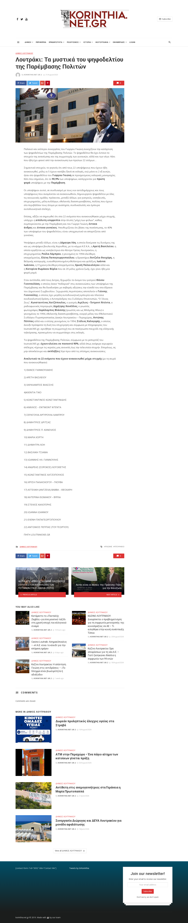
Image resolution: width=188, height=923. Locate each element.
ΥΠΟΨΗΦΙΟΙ (119, 546)
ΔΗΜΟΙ (28, 42)
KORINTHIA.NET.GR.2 (33, 75)
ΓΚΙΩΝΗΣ (108, 546)
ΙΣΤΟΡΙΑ (87, 42)
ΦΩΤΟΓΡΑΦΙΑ (101, 42)
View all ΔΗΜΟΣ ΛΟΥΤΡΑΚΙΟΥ (68, 850)
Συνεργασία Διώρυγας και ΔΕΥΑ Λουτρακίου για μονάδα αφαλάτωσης (88, 822)
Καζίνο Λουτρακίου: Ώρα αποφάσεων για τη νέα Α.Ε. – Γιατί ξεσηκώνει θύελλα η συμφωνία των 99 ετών (103, 653)
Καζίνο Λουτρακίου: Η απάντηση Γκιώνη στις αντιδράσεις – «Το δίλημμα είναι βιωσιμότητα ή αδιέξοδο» (48, 669)
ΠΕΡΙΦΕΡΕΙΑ (41, 42)
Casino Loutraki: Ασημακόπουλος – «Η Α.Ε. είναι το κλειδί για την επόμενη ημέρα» (49, 645)
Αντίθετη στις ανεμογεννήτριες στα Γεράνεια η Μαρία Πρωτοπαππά (88, 789)
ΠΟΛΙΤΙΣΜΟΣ (73, 42)
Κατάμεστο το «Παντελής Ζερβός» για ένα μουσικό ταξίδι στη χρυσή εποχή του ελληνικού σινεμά (48, 621)
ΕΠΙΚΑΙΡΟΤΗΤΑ (55, 42)
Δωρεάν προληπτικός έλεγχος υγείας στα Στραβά (85, 723)
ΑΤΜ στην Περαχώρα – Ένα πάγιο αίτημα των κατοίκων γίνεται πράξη (87, 756)
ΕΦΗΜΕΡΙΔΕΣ (119, 42)
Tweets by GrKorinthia (79, 868)
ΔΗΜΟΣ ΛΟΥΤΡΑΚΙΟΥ (24, 53)
